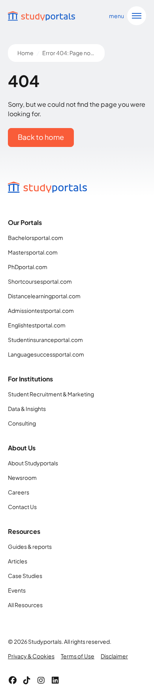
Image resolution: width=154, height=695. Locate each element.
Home (25, 52)
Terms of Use (77, 656)
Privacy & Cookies (31, 656)
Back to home (41, 136)
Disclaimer (114, 656)
